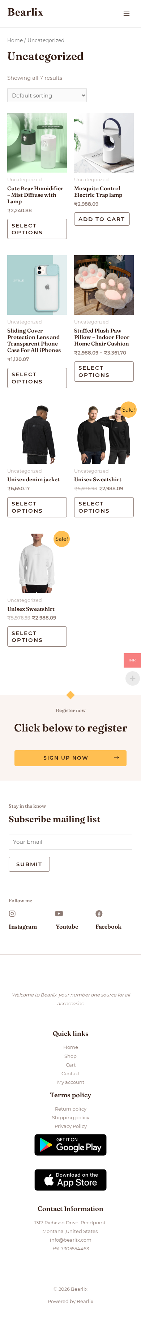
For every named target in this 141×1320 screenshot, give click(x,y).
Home (15, 40)
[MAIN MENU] (126, 13)
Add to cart (101, 219)
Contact (70, 1073)
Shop (70, 1056)
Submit (29, 864)
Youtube (67, 926)
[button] (70, 758)
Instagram (23, 926)
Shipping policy (70, 1117)
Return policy (70, 1109)
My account (70, 1082)
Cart (71, 1065)
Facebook (108, 926)
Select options (27, 229)
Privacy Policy (71, 1126)
